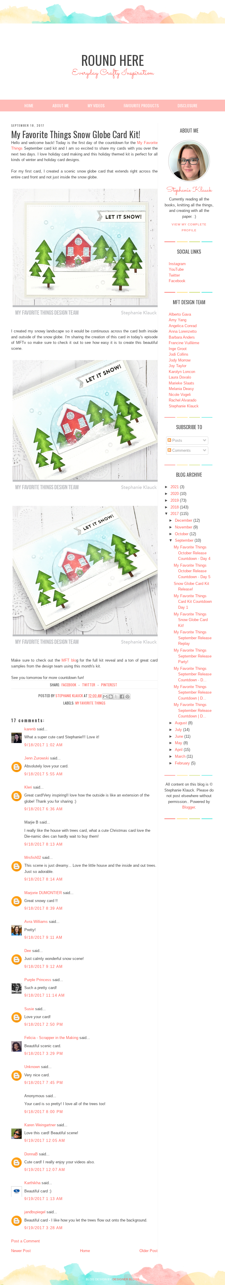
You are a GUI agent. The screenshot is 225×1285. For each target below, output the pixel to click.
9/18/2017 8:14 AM (43, 879)
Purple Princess (37, 980)
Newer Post (21, 1251)
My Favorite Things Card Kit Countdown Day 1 (193, 602)
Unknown (32, 1067)
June (179, 736)
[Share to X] (116, 697)
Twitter (174, 275)
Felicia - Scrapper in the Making (51, 1037)
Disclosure (187, 105)
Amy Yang (177, 320)
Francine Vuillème (184, 343)
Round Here (112, 60)
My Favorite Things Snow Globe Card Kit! (191, 620)
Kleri (28, 787)
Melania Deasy (181, 388)
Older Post (148, 1251)
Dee (27, 950)
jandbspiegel (34, 1212)
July (178, 729)
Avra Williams (36, 921)
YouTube (176, 269)
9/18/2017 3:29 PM (43, 1053)
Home (28, 105)
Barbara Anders (182, 337)
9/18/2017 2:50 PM (43, 1024)
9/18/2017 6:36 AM (43, 809)
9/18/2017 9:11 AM (43, 937)
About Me (60, 105)
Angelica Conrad (183, 326)
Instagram (177, 264)
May (178, 743)
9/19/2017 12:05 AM (44, 1140)
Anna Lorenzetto (183, 331)
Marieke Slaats (181, 383)
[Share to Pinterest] (127, 697)
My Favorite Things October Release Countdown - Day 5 (192, 571)
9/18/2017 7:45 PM (43, 1082)
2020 (175, 493)
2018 (175, 507)
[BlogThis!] (111, 697)
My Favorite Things (90, 702)
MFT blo (69, 660)
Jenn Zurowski (36, 758)
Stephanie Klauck (189, 192)
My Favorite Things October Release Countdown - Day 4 (192, 553)
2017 (175, 513)
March (180, 756)
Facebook (177, 281)
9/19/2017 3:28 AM (43, 1228)
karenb (30, 729)
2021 (175, 487)
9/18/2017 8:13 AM (43, 844)
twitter (88, 684)
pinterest (109, 684)
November (183, 527)
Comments (181, 450)
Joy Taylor (177, 366)
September (184, 540)
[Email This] (105, 697)
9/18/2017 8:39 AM (43, 908)
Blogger (188, 807)
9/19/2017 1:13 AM (43, 1199)
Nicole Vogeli (180, 394)
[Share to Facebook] (122, 697)
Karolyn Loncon (182, 371)
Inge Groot (178, 349)
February (182, 763)
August (181, 723)
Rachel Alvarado (182, 400)
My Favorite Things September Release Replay (193, 638)
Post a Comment (25, 1241)
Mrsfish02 (32, 857)
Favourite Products (141, 105)
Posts (176, 440)
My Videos (96, 105)
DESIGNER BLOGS (125, 1279)
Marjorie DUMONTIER (43, 893)
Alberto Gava (180, 314)
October (181, 534)
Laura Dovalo (180, 377)
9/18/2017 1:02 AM (43, 745)
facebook (69, 684)
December (183, 520)
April (179, 749)
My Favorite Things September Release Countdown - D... (193, 674)
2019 (175, 500)
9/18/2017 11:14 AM (44, 995)
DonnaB (31, 1154)
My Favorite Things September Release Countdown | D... (193, 692)
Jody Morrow (179, 360)
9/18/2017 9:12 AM (43, 966)
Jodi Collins (178, 354)
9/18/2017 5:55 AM (43, 774)
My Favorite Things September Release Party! (193, 656)
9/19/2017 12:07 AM (44, 1169)
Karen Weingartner (40, 1125)
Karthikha (32, 1183)
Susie (29, 1009)
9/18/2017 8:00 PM (43, 1112)
